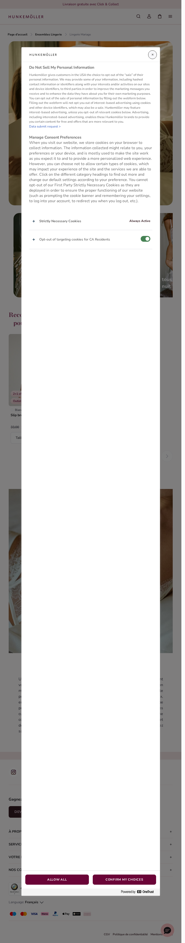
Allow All (57, 879)
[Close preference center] (152, 55)
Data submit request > (45, 126)
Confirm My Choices (124, 879)
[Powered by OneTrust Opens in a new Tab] (139, 892)
